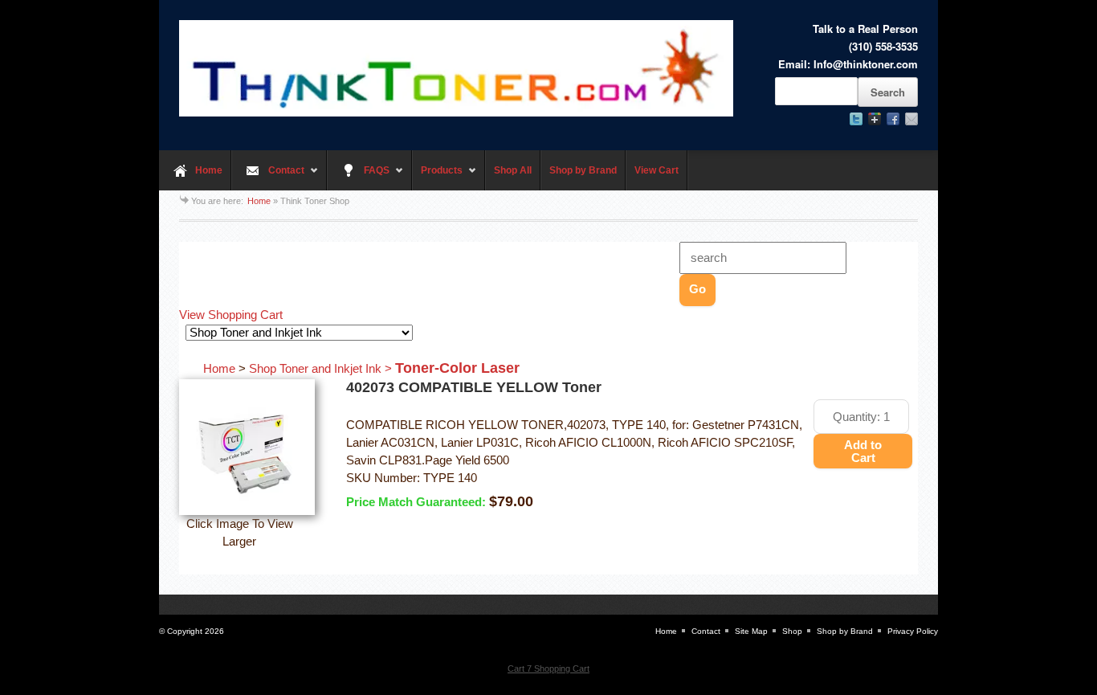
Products (437, 177)
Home (208, 170)
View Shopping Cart (231, 315)
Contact (267, 177)
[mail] (911, 118)
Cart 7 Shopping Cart (548, 668)
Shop (792, 631)
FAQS (358, 177)
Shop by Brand (583, 170)
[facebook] (893, 118)
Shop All (513, 170)
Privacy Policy (912, 631)
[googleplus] (874, 118)
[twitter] (856, 118)
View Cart (656, 170)
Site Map (751, 631)
